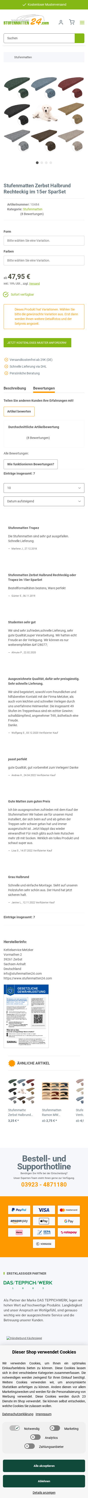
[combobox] (44, 241)
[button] (61, 22)
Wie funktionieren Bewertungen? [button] (30, 464)
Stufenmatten (32, 209)
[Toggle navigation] (80, 22)
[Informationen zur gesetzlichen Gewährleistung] (26, 1016)
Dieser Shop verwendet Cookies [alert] (44, 1352)
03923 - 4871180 (44, 1184)
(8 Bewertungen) (32, 214)
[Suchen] (79, 38)
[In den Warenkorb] (7, 70)
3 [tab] (46, 162)
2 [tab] (41, 162)
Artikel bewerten (19, 411)
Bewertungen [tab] (44, 388)
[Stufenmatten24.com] (26, 19)
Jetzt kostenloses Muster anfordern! (37, 342)
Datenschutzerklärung (17, 1414)
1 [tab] (37, 162)
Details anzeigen (44, 1492)
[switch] (14, 1428)
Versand (34, 283)
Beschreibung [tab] (15, 388)
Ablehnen (44, 1481)
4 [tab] (50, 162)
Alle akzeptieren (44, 1466)
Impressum (43, 1414)
